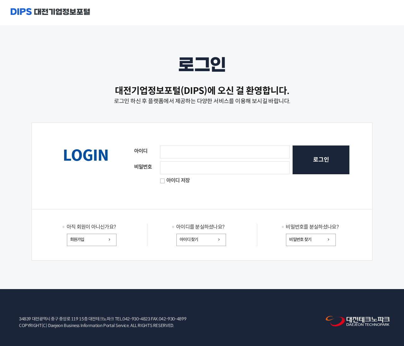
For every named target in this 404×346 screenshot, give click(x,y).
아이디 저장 (178, 180)
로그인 (321, 159)
